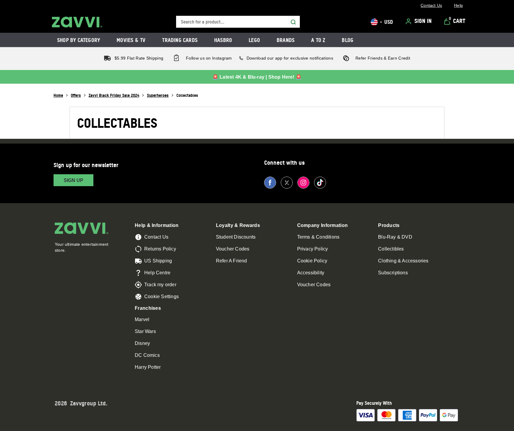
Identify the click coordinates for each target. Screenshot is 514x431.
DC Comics (147, 355)
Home (58, 95)
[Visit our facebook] (270, 183)
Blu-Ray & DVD (395, 236)
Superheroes (158, 95)
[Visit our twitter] (287, 183)
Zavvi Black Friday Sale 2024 (114, 95)
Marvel (142, 319)
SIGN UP (73, 180)
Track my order (160, 284)
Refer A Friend (231, 260)
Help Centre (157, 272)
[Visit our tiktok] (320, 183)
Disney (142, 343)
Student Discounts (236, 236)
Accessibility (311, 272)
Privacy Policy (312, 248)
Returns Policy (160, 248)
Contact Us (156, 236)
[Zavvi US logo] (77, 22)
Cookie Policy (312, 260)
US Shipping (158, 260)
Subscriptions (393, 272)
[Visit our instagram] (303, 183)
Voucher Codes (233, 248)
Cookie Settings (161, 296)
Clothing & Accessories (403, 260)
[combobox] (238, 22)
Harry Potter (148, 367)
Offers (76, 95)
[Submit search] (293, 22)
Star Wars (145, 331)
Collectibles (391, 248)
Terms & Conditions (318, 236)
